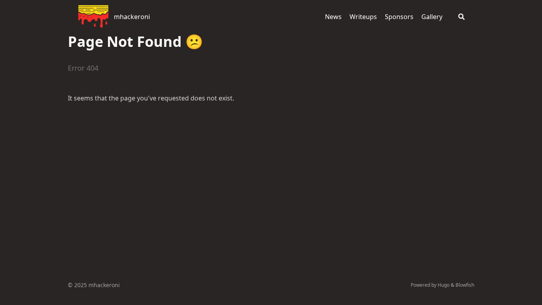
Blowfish (465, 285)
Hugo (444, 285)
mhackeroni (132, 16)
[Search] (461, 17)
